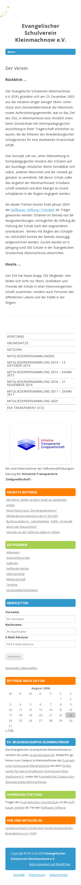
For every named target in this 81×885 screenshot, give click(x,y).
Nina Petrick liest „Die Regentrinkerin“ (31, 510)
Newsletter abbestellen (21, 668)
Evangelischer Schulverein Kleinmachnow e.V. (40, 32)
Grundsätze (17, 343)
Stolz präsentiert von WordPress (49, 864)
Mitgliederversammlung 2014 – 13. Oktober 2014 (36, 364)
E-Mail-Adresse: (17, 637)
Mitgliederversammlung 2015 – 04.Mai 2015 (39, 373)
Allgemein (13, 552)
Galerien (12, 563)
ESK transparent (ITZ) (25, 408)
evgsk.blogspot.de (41, 755)
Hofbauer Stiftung (53, 807)
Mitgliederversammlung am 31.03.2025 (32, 516)
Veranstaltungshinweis (22, 590)
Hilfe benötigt (15, 574)
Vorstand (15, 336)
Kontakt (19, 875)
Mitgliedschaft (15, 579)
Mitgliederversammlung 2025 (32, 401)
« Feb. (9, 730)
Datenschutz (58, 875)
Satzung (14, 349)
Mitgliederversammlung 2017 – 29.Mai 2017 (39, 393)
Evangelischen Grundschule (39, 802)
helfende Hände (17, 568)
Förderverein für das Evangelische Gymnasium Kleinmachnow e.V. (38, 771)
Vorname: (12, 612)
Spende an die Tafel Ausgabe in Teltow (33, 532)
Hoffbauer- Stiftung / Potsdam (33, 210)
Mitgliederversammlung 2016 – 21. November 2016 (36, 383)
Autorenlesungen (18, 558)
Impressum (37, 875)
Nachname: (13, 625)
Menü (11, 51)
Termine (12, 585)
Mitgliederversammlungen (30, 356)
